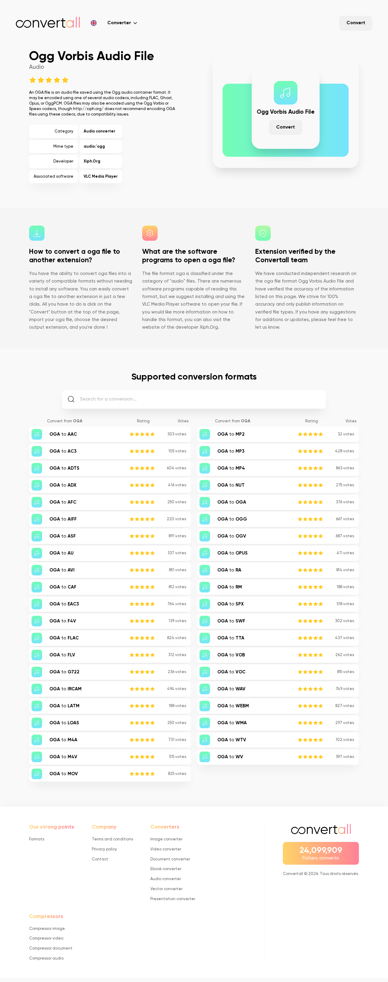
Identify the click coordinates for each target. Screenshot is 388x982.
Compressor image (47, 929)
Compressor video (46, 938)
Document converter (170, 859)
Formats (36, 839)
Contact (100, 859)
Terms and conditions (112, 839)
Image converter (166, 839)
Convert (355, 23)
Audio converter (99, 131)
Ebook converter (165, 869)
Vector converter (166, 889)
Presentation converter (172, 899)
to (63, 434)
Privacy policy (104, 849)
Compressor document (50, 948)
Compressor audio (46, 958)
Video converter (165, 849)
